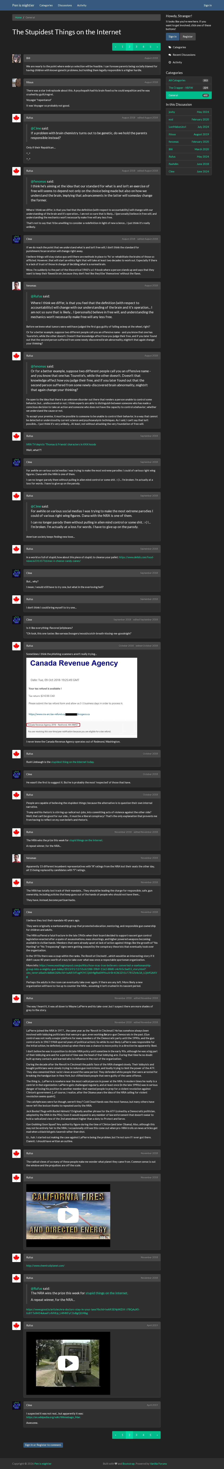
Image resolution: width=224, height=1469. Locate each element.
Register (42, 1444)
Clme (29, 238)
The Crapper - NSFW (188, 87)
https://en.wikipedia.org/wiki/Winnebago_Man (53, 1417)
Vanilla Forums (158, 1463)
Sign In (208, 5)
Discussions (65, 5)
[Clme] (17, 239)
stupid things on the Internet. (86, 840)
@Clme (36, 128)
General (188, 95)
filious (29, 82)
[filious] (17, 83)
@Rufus (36, 296)
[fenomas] (17, 286)
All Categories (188, 80)
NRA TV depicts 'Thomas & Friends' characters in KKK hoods (61, 444)
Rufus (29, 117)
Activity (81, 5)
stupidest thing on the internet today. (72, 761)
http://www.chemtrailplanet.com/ (45, 1265)
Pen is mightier (23, 5)
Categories (46, 5)
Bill (28, 58)
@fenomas (38, 181)
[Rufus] (17, 118)
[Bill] (17, 58)
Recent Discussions (183, 54)
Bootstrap (128, 1463)
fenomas (31, 285)
